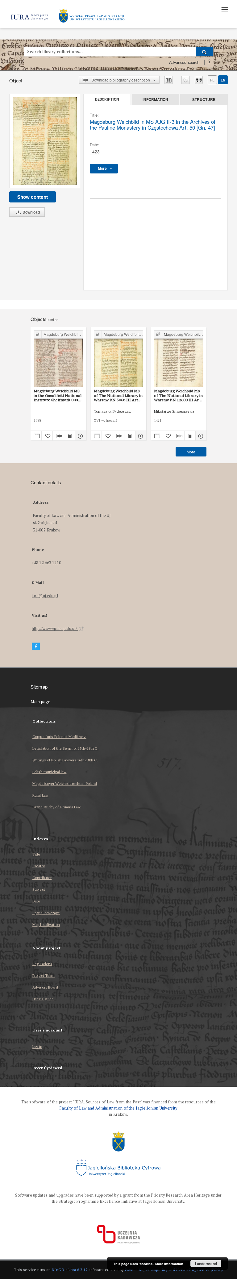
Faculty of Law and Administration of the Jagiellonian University (118, 1108)
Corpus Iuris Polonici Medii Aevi (59, 736)
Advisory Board (45, 987)
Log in (37, 1047)
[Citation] (199, 80)
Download (31, 212)
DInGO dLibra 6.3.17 (70, 1269)
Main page (41, 701)
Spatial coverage (46, 912)
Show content (32, 197)
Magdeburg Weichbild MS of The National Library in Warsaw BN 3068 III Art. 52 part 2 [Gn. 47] (118, 395)
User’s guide (43, 999)
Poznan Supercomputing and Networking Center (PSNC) (174, 1269)
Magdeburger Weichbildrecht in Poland (64, 783)
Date (36, 901)
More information (169, 1263)
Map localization (46, 924)
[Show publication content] (69, 436)
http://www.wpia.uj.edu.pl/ (55, 628)
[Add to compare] (168, 80)
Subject (38, 889)
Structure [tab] (203, 99)
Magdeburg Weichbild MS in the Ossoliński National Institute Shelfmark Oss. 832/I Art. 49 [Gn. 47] (57, 395)
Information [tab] (155, 99)
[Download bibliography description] (58, 436)
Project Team (43, 975)
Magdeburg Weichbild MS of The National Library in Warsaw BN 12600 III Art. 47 (178, 395)
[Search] (205, 51)
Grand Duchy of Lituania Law (56, 807)
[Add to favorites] (185, 80)
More (191, 451)
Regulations (42, 963)
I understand (206, 1263)
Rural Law (40, 795)
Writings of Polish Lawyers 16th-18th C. (65, 760)
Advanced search (184, 62)
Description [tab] (107, 99)
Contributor (42, 877)
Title (36, 854)
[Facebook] (36, 646)
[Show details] (79, 436)
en (223, 79)
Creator (38, 866)
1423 (95, 151)
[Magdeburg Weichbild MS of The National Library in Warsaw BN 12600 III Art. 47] (178, 359)
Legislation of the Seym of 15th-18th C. (65, 748)
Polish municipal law (49, 771)
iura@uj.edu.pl (45, 595)
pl (212, 79)
